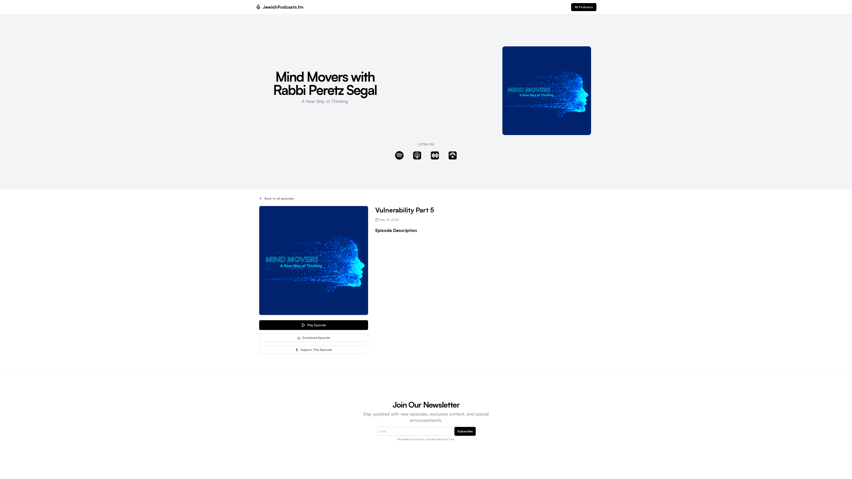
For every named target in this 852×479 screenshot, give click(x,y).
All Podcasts (584, 7)
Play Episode (316, 325)
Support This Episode (316, 349)
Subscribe (465, 431)
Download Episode (316, 338)
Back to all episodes (279, 198)
